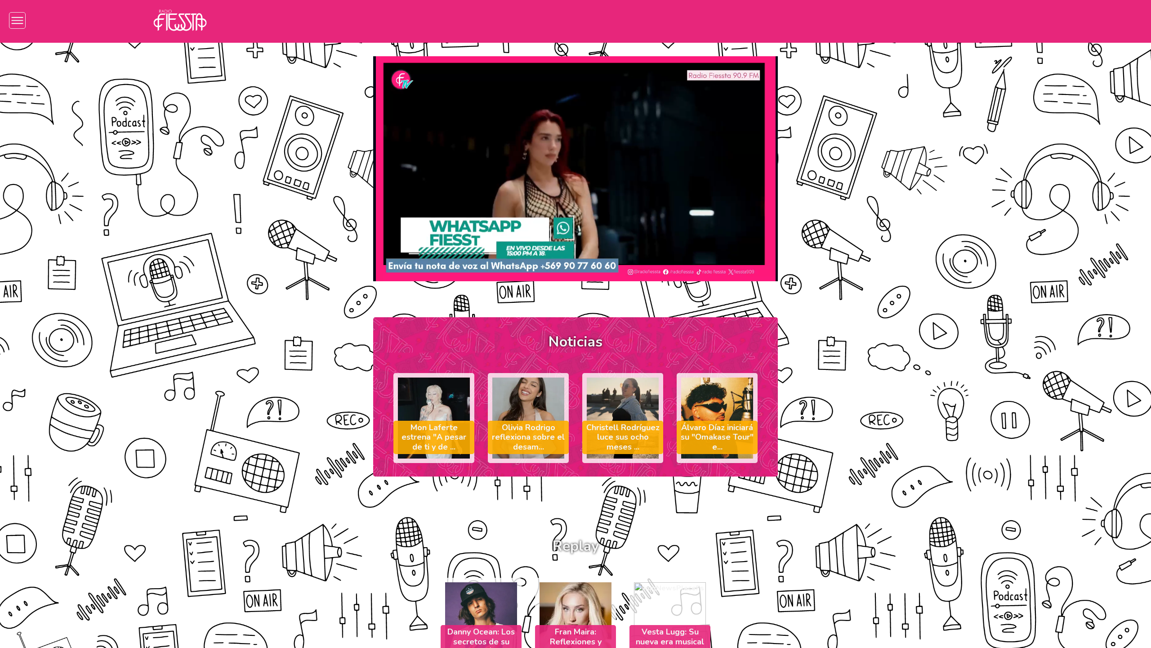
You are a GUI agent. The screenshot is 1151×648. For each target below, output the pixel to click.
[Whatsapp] (996, 20)
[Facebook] (915, 20)
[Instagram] (888, 20)
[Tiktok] (942, 20)
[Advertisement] (86, 110)
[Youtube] (969, 20)
